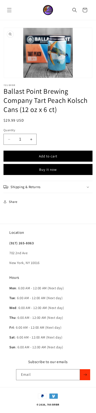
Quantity (9, 130)
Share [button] (13, 202)
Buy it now (48, 169)
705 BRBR (53, 404)
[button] (9, 10)
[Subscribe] (85, 374)
